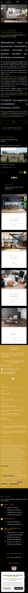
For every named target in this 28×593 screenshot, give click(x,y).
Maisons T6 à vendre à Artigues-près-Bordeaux (14, 538)
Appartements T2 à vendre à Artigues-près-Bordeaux (15, 534)
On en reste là (18, 573)
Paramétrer (7, 588)
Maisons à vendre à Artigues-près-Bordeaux (14, 509)
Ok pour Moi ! (18, 588)
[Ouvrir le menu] (26, 2)
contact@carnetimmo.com (12, 369)
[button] (12, 177)
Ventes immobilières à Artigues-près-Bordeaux (14, 523)
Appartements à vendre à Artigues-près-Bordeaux (14, 513)
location (8, 114)
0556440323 (8, 365)
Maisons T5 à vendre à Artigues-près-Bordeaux (14, 543)
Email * (3, 397)
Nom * (3, 384)
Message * (4, 418)
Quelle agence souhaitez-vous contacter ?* (12, 411)
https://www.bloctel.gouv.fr (8, 475)
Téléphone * (5, 404)
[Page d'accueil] (14, 2)
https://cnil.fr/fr (4, 465)
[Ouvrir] (1, 2)
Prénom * (4, 391)
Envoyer (7, 441)
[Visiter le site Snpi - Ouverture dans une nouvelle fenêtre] (14, 568)
